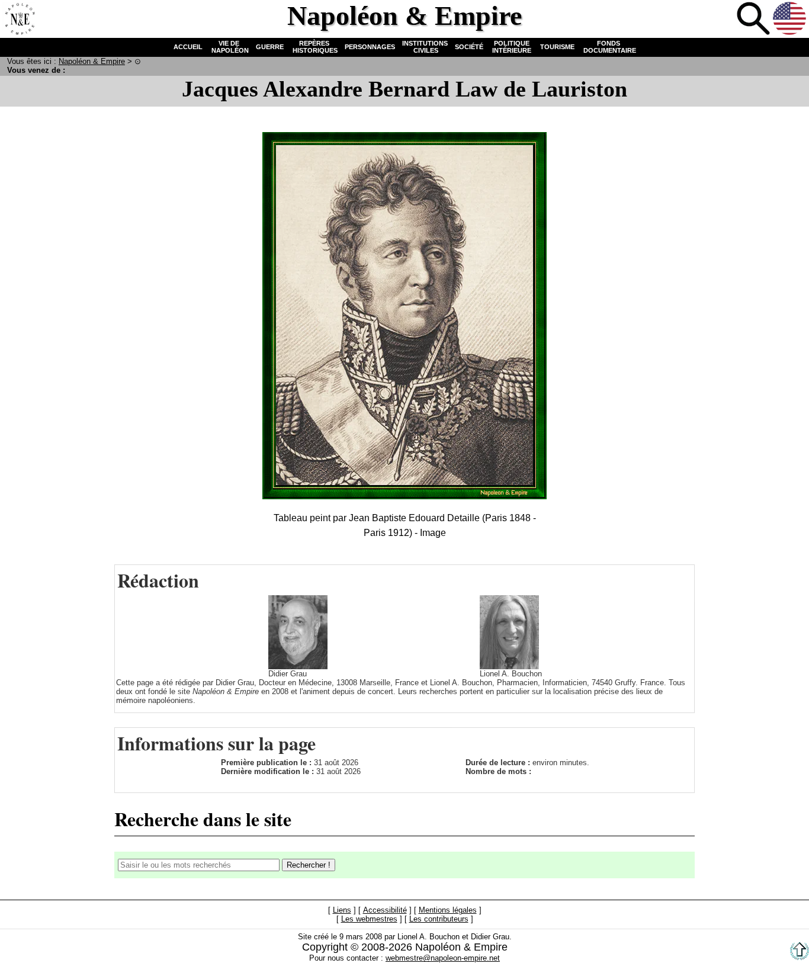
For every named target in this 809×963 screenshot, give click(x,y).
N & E (92, 61)
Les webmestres (369, 919)
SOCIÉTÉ (469, 46)
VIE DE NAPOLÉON (229, 47)
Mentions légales (448, 910)
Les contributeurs (438, 919)
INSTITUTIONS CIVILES (425, 47)
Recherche (753, 18)
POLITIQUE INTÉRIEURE (511, 47)
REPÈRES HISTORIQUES (314, 47)
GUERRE (270, 46)
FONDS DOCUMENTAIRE (609, 47)
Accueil (18, 18)
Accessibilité (385, 910)
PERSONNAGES (370, 46)
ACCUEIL (188, 46)
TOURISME (557, 46)
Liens (342, 910)
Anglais (789, 18)
